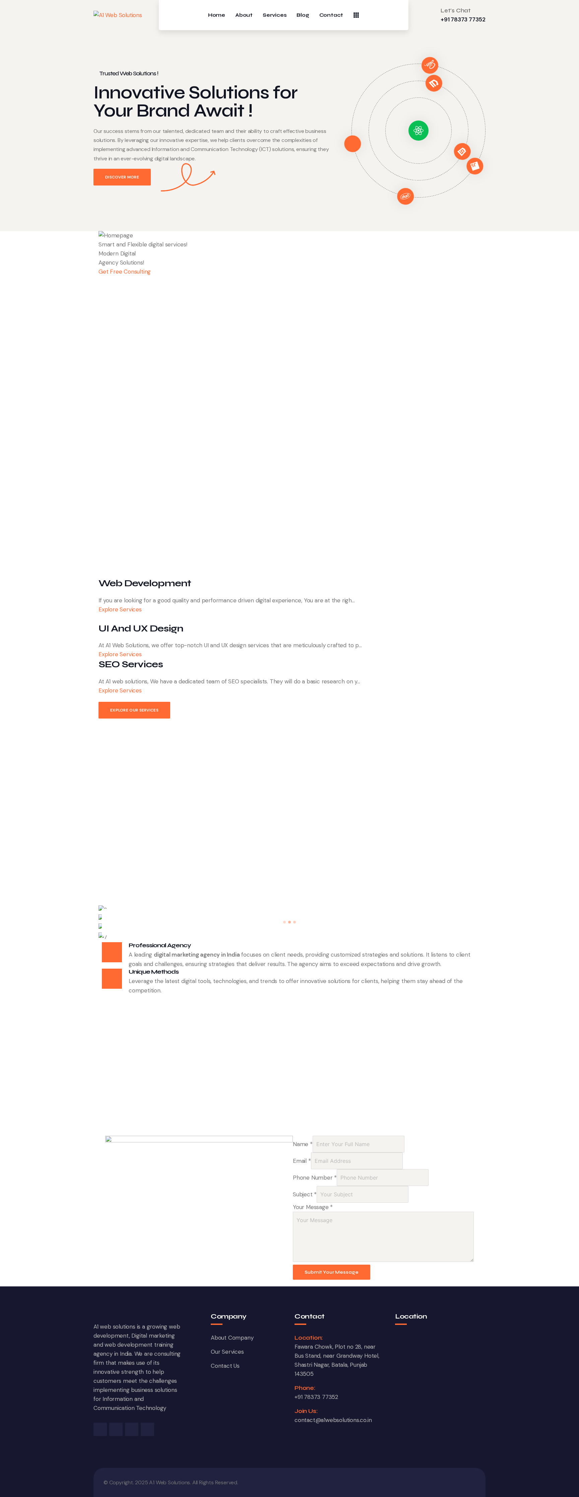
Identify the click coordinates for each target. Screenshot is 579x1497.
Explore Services (121, 609)
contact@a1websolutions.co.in (333, 1420)
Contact (331, 15)
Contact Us (225, 1365)
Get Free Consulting (125, 271)
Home (216, 15)
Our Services (227, 1351)
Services (274, 15)
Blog (303, 15)
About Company (232, 1337)
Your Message (313, 1207)
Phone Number (315, 1177)
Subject (305, 1194)
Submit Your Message (332, 1272)
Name (303, 1144)
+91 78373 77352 (463, 19)
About (244, 15)
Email (302, 1161)
